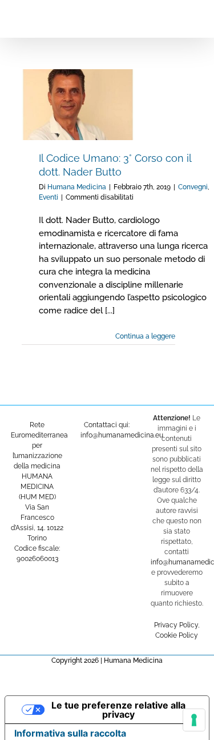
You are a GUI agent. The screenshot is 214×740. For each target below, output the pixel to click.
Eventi (48, 197)
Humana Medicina (76, 187)
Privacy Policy (176, 625)
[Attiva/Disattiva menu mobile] (192, 17)
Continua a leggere (145, 336)
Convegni (193, 187)
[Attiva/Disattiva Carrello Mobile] (171, 17)
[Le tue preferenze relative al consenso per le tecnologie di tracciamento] (194, 720)
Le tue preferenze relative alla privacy (118, 709)
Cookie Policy (176, 635)
